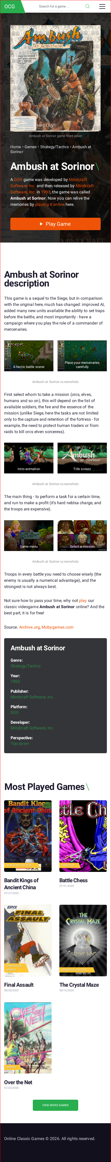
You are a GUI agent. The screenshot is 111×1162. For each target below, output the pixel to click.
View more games (55, 1105)
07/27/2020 (11, 893)
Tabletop (68, 865)
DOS (18, 179)
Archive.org (29, 627)
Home (15, 147)
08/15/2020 (66, 990)
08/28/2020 (11, 990)
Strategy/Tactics (54, 147)
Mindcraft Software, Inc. (32, 697)
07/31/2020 (66, 886)
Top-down (20, 743)
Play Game (57, 224)
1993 (45, 192)
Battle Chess (73, 880)
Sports (11, 969)
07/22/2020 (11, 1088)
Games (31, 147)
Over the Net (18, 1082)
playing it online (50, 204)
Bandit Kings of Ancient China (21, 884)
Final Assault (18, 985)
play (83, 600)
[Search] (87, 6)
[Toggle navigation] (102, 6)
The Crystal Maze (79, 985)
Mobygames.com (58, 627)
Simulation (14, 965)
